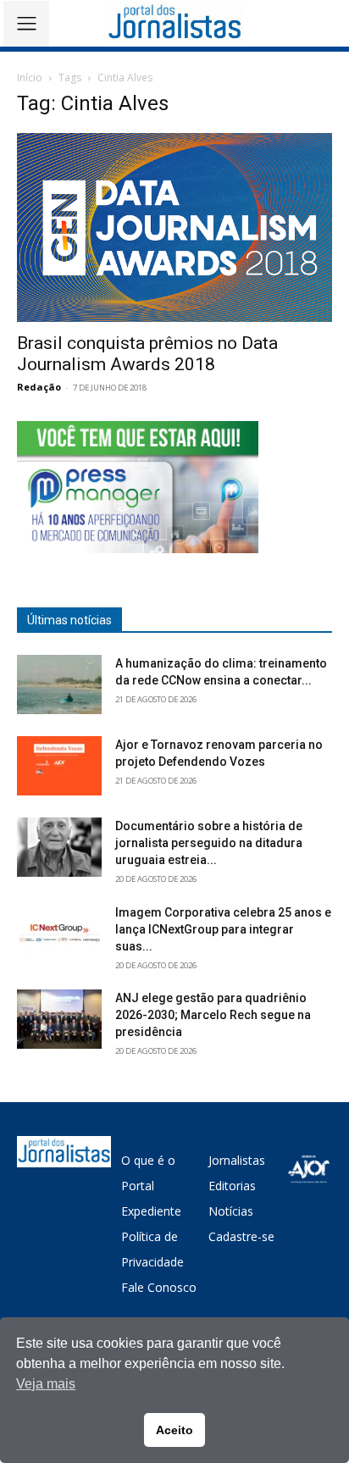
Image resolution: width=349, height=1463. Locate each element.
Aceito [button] (174, 1430)
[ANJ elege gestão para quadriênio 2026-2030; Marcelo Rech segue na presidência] (59, 1019)
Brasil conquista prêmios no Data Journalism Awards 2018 (147, 353)
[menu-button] (26, 24)
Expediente (151, 1211)
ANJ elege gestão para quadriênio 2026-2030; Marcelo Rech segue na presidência (213, 1015)
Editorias (232, 1186)
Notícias (230, 1211)
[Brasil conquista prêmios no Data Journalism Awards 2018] (174, 227)
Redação (39, 386)
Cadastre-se (241, 1236)
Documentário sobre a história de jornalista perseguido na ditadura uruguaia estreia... (208, 843)
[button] (324, 23)
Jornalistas (236, 1160)
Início (29, 77)
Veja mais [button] (45, 1384)
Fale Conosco (159, 1287)
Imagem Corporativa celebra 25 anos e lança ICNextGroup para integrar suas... (223, 929)
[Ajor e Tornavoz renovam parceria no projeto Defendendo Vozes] (59, 765)
